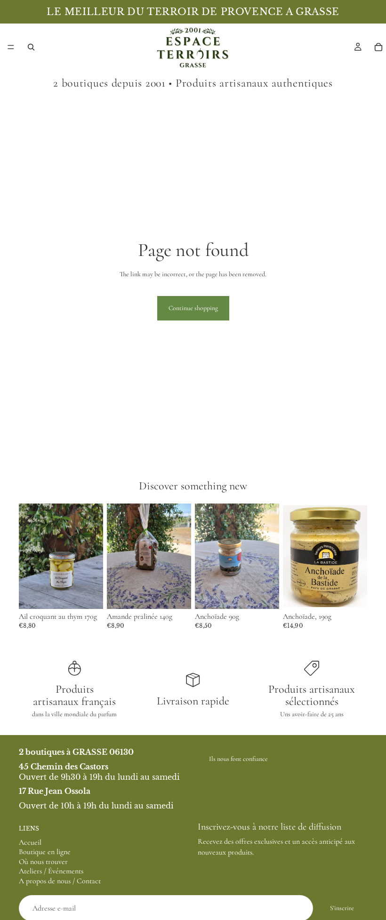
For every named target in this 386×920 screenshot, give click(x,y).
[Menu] (11, 47)
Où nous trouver (43, 861)
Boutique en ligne (45, 851)
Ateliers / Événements (51, 871)
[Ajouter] (88, 594)
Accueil (30, 842)
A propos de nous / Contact (60, 881)
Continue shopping (193, 308)
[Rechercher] (31, 47)
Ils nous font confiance (238, 759)
